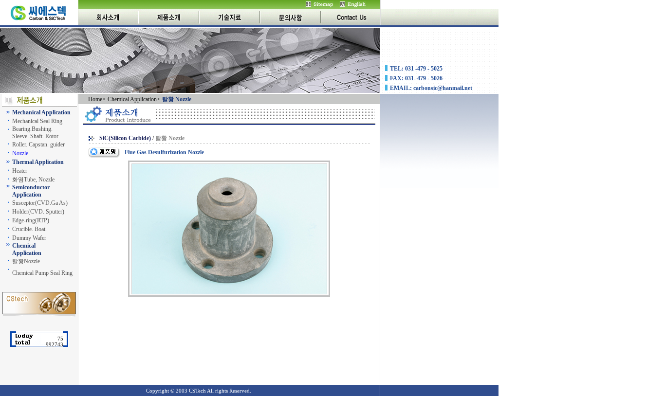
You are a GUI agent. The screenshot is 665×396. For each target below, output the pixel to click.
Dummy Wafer (29, 237)
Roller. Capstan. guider (38, 144)
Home (95, 99)
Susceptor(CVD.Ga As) (40, 202)
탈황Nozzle (26, 261)
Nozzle (20, 153)
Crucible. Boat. (29, 229)
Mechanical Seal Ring (37, 121)
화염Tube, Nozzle (33, 179)
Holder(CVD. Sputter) (38, 211)
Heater (19, 170)
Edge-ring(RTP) (30, 220)
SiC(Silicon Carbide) (125, 138)
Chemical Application (132, 99)
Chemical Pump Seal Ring (42, 273)
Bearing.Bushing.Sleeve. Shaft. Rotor (35, 133)
